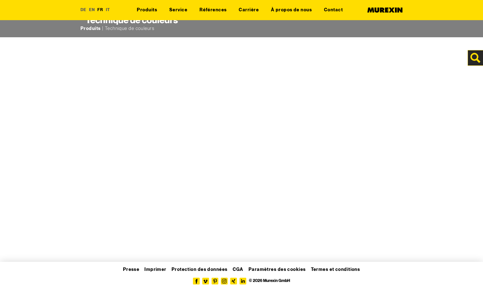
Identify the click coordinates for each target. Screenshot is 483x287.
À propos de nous (291, 10)
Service (178, 10)
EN (92, 10)
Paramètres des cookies (277, 269)
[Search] (475, 57)
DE (83, 10)
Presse (131, 269)
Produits (147, 10)
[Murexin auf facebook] (196, 281)
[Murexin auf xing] (233, 281)
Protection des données (200, 269)
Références (213, 10)
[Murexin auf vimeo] (205, 281)
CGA (238, 269)
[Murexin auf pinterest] (215, 281)
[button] (11, 276)
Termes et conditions (335, 269)
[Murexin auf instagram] (224, 281)
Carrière (249, 10)
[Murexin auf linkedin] (242, 281)
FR (100, 10)
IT (108, 10)
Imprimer (155, 269)
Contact (333, 10)
